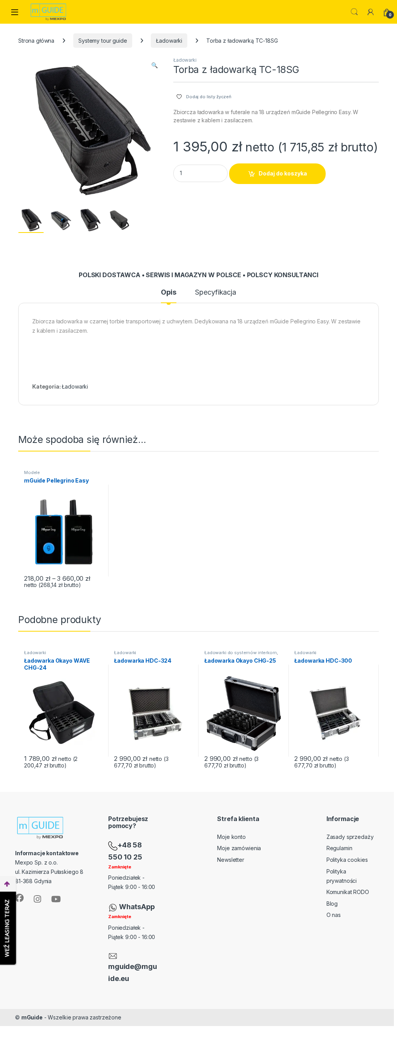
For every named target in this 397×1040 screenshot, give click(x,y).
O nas (333, 915)
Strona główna (36, 40)
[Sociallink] (19, 898)
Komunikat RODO (347, 892)
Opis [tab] (168, 292)
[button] (154, 65)
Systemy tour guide (102, 40)
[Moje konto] (370, 12)
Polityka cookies (347, 859)
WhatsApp (137, 907)
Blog (332, 903)
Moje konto (231, 836)
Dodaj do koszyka (283, 173)
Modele (32, 472)
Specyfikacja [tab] (215, 292)
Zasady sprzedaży (350, 836)
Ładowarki (169, 40)
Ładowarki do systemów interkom (240, 652)
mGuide (32, 1017)
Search (354, 12)
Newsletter (230, 859)
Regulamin (339, 848)
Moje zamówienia (239, 848)
